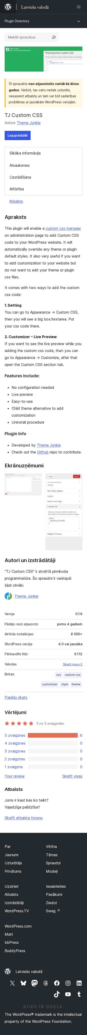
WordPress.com (18, 926)
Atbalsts (16, 201)
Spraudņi (53, 863)
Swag (53, 911)
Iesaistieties (56, 886)
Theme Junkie (29, 122)
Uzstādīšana (20, 177)
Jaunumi (11, 855)
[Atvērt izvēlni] (79, 7)
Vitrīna (51, 846)
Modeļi (52, 871)
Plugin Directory (17, 21)
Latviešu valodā (29, 971)
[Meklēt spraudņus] (53, 37)
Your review (15, 776)
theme (76, 684)
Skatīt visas (72, 776)
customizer (50, 684)
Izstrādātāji (14, 902)
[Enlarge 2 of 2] (76, 479)
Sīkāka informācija (25, 153)
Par (7, 846)
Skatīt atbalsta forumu (24, 817)
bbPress (12, 942)
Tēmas (52, 855)
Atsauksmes (20, 165)
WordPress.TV (17, 911)
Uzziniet (12, 886)
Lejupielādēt (18, 135)
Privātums (13, 871)
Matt (9, 934)
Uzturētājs (13, 863)
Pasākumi (54, 894)
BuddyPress (15, 950)
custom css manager (63, 228)
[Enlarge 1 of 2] (35, 479)
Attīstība (17, 189)
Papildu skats (16, 697)
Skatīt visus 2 (72, 664)
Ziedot (51, 902)
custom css (73, 674)
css (58, 674)
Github (42, 452)
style (64, 684)
